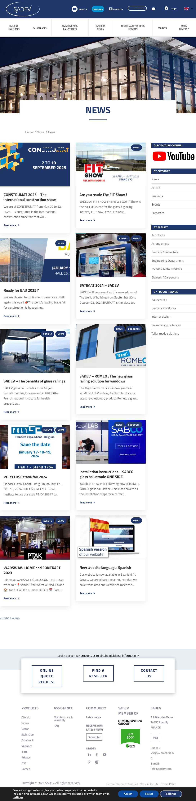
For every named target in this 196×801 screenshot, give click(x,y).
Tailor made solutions (165, 333)
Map (155, 738)
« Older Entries (10, 618)
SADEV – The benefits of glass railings (34, 381)
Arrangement (160, 243)
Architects (158, 235)
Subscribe (94, 737)
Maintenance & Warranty (63, 718)
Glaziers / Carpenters (165, 277)
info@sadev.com (161, 768)
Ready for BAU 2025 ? (21, 290)
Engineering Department (167, 260)
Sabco (25, 723)
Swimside (27, 734)
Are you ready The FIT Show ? (103, 195)
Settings (171, 794)
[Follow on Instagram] (97, 762)
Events (47, 147)
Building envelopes (163, 308)
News (61, 147)
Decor (25, 729)
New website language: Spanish (105, 567)
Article (47, 334)
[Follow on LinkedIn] (89, 754)
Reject (149, 794)
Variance (26, 746)
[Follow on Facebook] (97, 754)
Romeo (25, 769)
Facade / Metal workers (166, 269)
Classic (25, 717)
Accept (128, 794)
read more (10, 225)
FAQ (56, 726)
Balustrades (159, 299)
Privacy (25, 757)
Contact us (149, 673)
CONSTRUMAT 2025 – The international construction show (30, 197)
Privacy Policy (168, 784)
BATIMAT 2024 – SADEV (99, 285)
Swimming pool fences (165, 325)
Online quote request (46, 676)
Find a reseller (98, 673)
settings (18, 797)
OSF (23, 763)
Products (134, 329)
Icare (24, 751)
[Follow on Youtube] (104, 754)
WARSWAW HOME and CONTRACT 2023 (32, 570)
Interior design (160, 316)
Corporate (157, 213)
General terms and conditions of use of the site (132, 784)
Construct (27, 740)
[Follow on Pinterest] (89, 762)
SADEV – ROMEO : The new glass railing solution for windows (106, 378)
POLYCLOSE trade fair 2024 (25, 477)
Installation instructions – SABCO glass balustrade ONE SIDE (106, 474)
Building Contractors (164, 252)
